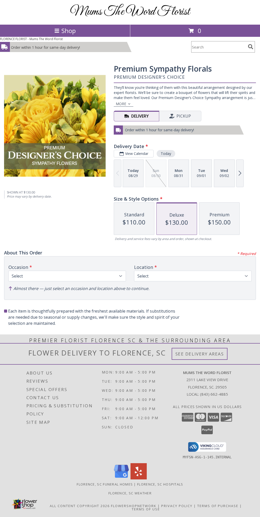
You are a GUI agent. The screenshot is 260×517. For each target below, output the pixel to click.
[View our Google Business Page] (121, 478)
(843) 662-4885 (214, 394)
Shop (68, 30)
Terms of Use (146, 509)
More (121, 103)
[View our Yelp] (139, 478)
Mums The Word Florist (130, 12)
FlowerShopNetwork (133, 506)
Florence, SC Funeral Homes (105, 484)
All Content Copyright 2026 (80, 506)
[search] (251, 47)
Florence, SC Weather (130, 493)
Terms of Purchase (217, 506)
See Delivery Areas (199, 354)
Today (166, 153)
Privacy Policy (176, 506)
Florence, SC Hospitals (160, 484)
